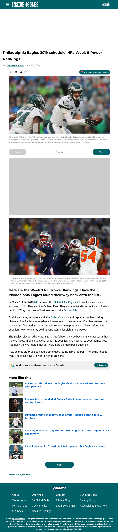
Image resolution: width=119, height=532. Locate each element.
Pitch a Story (63, 500)
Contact (60, 494)
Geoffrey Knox (15, 65)
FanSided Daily (40, 500)
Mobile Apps (19, 500)
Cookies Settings (41, 511)
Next (101, 152)
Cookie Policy (39, 505)
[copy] (26, 72)
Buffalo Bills (70, 310)
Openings (37, 494)
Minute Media (18, 519)
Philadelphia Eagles (65, 302)
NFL (36, 302)
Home (12, 474)
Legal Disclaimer (65, 505)
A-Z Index (17, 511)
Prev (17, 152)
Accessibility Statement (93, 505)
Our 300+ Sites (88, 494)
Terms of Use (19, 505)
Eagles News (24, 474)
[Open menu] (7, 4)
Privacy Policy (88, 500)
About (15, 494)
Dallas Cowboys (60, 317)
